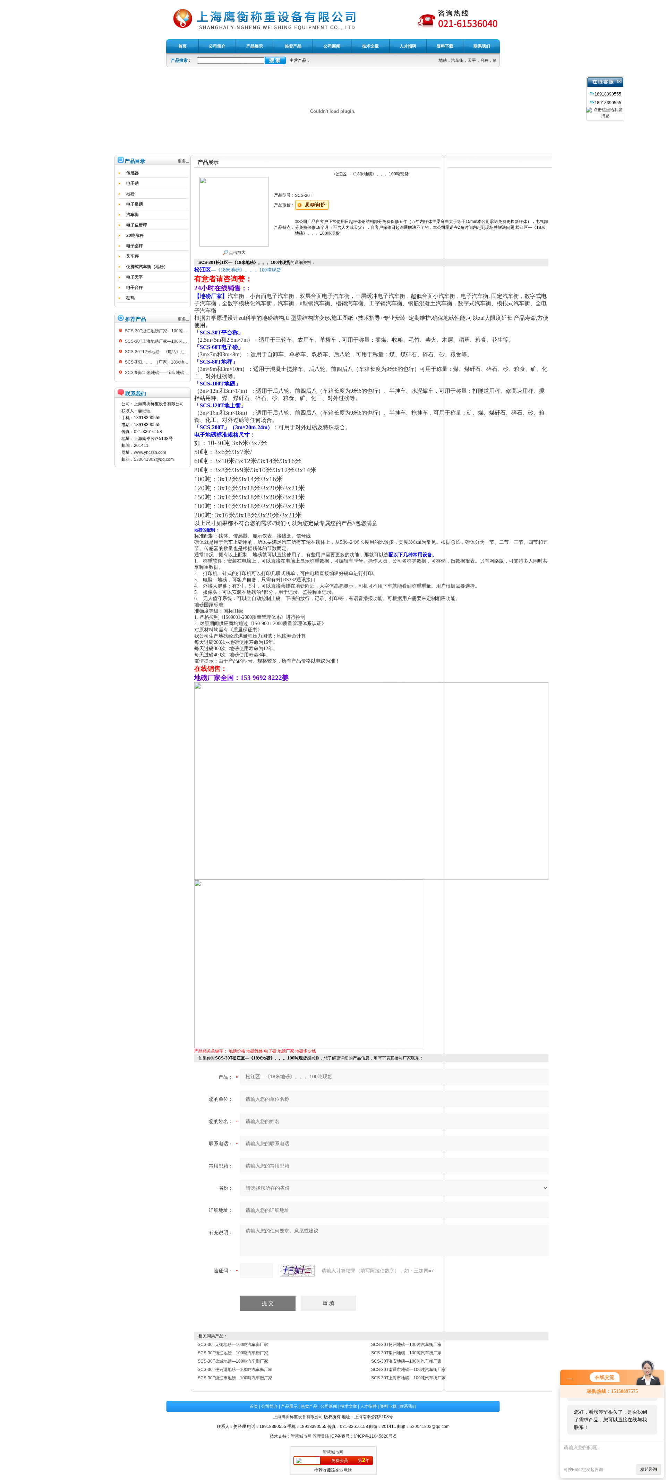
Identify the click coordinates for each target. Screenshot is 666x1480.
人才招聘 (368, 1406)
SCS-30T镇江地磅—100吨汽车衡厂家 (233, 1352)
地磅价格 (237, 1051)
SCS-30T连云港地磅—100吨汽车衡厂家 (235, 1369)
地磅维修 (254, 1051)
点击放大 (237, 252)
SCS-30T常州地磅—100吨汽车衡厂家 (406, 1352)
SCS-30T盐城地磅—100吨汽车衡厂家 (233, 1361)
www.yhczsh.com (150, 452)
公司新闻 (329, 1406)
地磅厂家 (286, 1051)
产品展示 (289, 1406)
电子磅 (270, 1051)
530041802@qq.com (154, 459)
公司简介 (269, 1406)
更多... (183, 161)
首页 (254, 1406)
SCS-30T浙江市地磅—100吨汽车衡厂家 (235, 1377)
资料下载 (388, 1406)
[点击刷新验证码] (297, 1271)
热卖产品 (309, 1406)
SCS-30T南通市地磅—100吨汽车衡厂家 (408, 1369)
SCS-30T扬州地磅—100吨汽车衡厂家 (406, 1344)
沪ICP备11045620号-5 (375, 1436)
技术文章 (348, 1406)
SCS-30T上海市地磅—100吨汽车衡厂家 (408, 1377)
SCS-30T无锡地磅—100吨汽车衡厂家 (233, 1344)
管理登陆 (321, 1436)
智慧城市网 (301, 1436)
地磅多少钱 (305, 1051)
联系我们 (408, 1406)
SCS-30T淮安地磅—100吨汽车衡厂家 (406, 1361)
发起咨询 (648, 1469)
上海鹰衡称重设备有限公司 (298, 1416)
